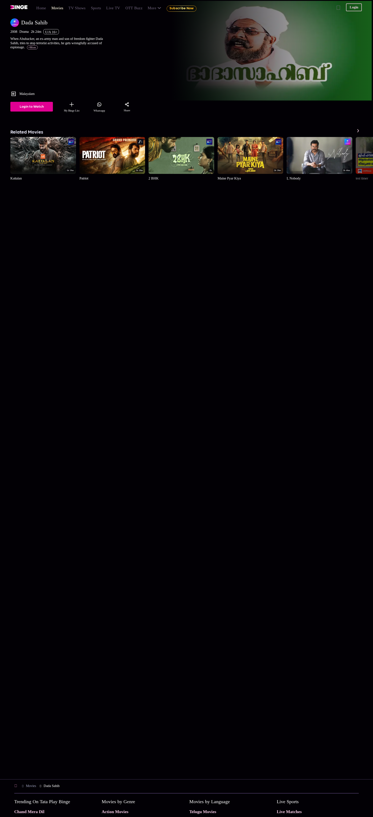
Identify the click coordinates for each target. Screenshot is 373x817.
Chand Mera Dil (29, 811)
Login (354, 7)
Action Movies (115, 811)
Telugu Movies (202, 811)
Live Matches (289, 811)
